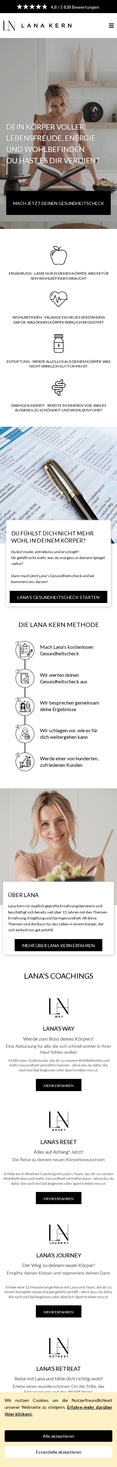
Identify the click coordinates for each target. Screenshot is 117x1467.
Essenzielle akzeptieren (58, 1452)
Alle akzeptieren (58, 1436)
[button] (111, 26)
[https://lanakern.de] (37, 25)
